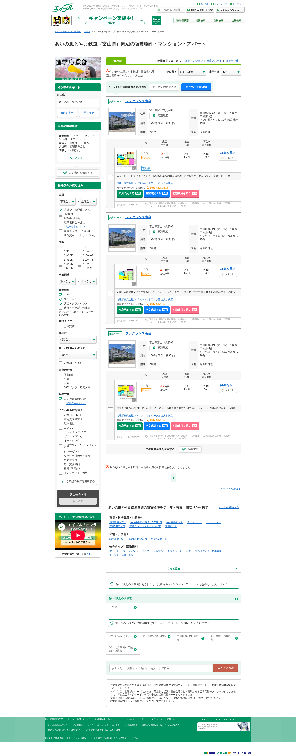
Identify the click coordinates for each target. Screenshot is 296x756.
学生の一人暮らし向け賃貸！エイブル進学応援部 (117, 725)
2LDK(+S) (164, 206)
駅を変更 (89, 112)
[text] (160, 668)
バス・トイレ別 (179, 206)
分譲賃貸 (158, 551)
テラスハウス (174, 551)
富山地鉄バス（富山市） (178, 203)
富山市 (152, 203)
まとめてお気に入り (164, 86)
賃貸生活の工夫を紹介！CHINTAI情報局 (63, 730)
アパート (153, 206)
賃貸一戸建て (233, 60)
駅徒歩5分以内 (117, 538)
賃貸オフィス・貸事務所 (208, 551)
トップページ (239, 4)
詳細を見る (228, 152)
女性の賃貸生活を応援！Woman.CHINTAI (102, 730)
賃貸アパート (214, 60)
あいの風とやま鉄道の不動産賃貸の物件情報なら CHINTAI (209, 727)
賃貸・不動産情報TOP (54, 719)
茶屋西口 (196, 203)
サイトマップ (220, 4)
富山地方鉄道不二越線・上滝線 (121, 649)
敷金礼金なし (194, 522)
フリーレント (213, 522)
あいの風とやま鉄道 (212, 203)
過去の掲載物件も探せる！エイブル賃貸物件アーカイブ (70, 725)
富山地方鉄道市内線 (155, 636)
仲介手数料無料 (174, 522)
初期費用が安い (117, 522)
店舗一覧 (170, 719)
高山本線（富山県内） (220, 638)
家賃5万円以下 (117, 526)
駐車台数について (76, 226)
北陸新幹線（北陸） (121, 636)
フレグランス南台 (138, 101)
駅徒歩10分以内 (138, 538)
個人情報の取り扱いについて (106, 719)
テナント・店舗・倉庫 (121, 555)
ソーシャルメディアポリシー (135, 719)
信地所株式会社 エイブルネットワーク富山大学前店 (145, 183)
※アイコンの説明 (230, 489)
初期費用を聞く (185, 193)
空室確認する (156, 193)
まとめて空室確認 (196, 86)
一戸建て (144, 551)
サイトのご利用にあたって (79, 719)
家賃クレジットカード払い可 (145, 526)
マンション (129, 551)
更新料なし (171, 526)
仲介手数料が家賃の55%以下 (146, 522)
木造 (188, 551)
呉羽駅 (227, 203)
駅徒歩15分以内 (159, 538)
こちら (90, 554)
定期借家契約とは (76, 403)
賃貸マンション (194, 60)
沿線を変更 (66, 112)
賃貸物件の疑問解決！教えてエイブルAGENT (160, 725)
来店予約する (129, 193)
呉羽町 (161, 203)
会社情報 (204, 4)
